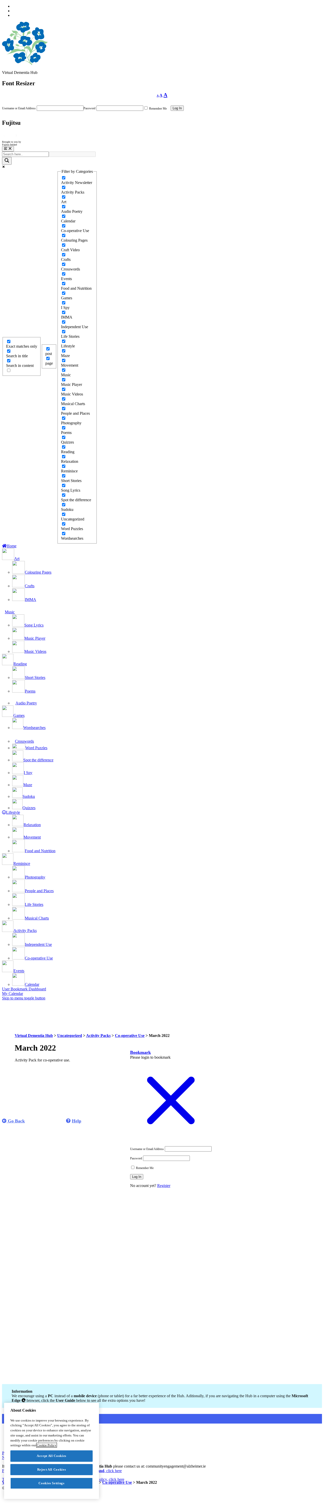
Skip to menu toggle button (23, 998)
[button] (140, 1052)
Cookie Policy (46, 1445)
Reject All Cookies (51, 1469)
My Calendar (12, 993)
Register (163, 1185)
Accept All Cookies (51, 1456)
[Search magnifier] (7, 161)
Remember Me (157, 108)
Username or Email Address (19, 108)
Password (89, 108)
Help (76, 1120)
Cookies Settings (51, 1483)
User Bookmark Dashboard (24, 989)
